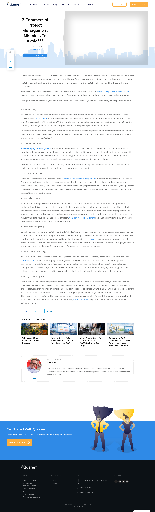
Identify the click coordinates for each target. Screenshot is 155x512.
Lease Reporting (29, 489)
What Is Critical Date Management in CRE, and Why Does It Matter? (63, 335)
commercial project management (113, 91)
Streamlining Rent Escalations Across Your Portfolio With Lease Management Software (120, 335)
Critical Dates (28, 483)
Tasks (25, 491)
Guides (55, 483)
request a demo (80, 299)
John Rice (36, 49)
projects (92, 239)
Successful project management (36, 148)
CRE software (40, 118)
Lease (25, 480)
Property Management (31, 497)
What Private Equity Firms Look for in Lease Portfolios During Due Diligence (92, 335)
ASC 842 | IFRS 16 (29, 486)
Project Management (35, 55)
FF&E (25, 494)
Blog (54, 480)
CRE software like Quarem (82, 217)
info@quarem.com (87, 493)
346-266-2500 (85, 488)
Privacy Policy (77, 506)
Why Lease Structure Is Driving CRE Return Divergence (34, 335)
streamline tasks (29, 260)
